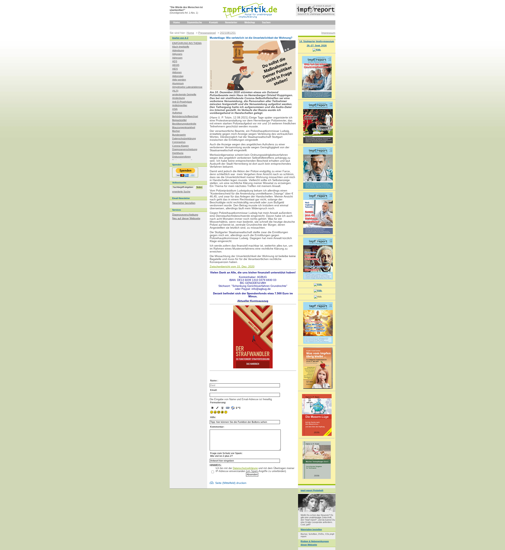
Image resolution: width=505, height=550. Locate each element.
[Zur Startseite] (250, 19)
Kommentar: (217, 426)
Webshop (249, 22)
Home (176, 22)
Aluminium (178, 83)
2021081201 (228, 32)
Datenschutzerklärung (245, 468)
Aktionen (177, 72)
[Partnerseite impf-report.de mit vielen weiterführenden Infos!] (315, 15)
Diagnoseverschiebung (184, 149)
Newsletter (231, 22)
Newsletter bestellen (183, 203)
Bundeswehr (179, 134)
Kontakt (213, 22)
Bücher (176, 131)
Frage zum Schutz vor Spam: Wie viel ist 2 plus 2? (226, 454)
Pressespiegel (207, 32)
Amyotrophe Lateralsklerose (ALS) (187, 89)
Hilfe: (213, 417)
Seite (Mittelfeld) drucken (230, 482)
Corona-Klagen (180, 146)
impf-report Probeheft (312, 490)
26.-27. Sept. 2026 (317, 45)
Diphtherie (177, 153)
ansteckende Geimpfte (184, 94)
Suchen (266, 22)
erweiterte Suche (181, 191)
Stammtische (194, 22)
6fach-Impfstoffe (180, 46)
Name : (214, 380)
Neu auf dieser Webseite (186, 218)
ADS (174, 61)
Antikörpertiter (179, 105)
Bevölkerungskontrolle (184, 123)
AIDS (175, 69)
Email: (213, 390)
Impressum (328, 32)
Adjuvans (177, 54)
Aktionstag (177, 76)
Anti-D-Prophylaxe (182, 101)
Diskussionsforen (181, 156)
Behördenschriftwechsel (185, 116)
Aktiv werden (179, 79)
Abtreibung (178, 50)
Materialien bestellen (311, 529)
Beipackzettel (179, 120)
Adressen (177, 57)
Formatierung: (218, 402)
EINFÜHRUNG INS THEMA (187, 43)
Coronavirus (178, 142)
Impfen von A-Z (180, 38)
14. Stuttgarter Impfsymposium (316, 41)
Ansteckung (178, 98)
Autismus (177, 112)
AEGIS (175, 65)
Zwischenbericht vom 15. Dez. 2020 (232, 266)
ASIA (175, 109)
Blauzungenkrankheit (183, 127)
